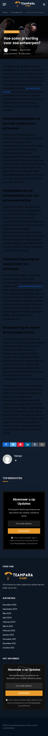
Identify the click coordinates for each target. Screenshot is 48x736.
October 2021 (8, 648)
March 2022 (8, 626)
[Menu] (4, 4)
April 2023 (7, 618)
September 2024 (10, 609)
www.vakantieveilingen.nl (30, 286)
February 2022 (9, 630)
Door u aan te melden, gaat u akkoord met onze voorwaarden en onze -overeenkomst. (24, 541)
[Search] (44, 4)
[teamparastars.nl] (25, 4)
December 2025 (9, 605)
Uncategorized (11, 32)
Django (14, 50)
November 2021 (9, 643)
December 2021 (9, 639)
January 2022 (8, 635)
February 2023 (9, 622)
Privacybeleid (19, 544)
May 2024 (7, 613)
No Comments (11, 54)
